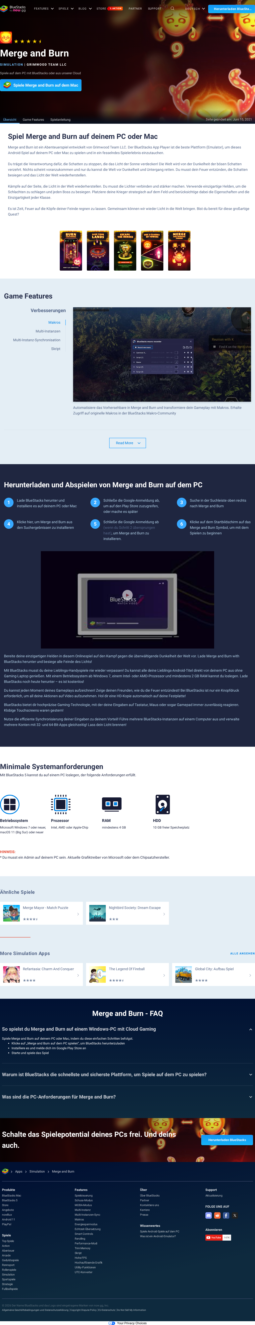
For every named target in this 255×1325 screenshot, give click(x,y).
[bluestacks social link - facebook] (226, 1215)
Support (154, 8)
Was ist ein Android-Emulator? (158, 1236)
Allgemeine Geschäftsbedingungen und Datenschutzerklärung (35, 1310)
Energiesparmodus (86, 1224)
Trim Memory (82, 1248)
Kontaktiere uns (149, 1205)
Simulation (11, 64)
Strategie (7, 1284)
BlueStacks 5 (10, 1200)
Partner (135, 8)
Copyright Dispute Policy (83, 1310)
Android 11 (8, 1219)
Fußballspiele (10, 1288)
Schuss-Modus (84, 1200)
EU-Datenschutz (106, 1310)
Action (6, 1245)
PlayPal (6, 1224)
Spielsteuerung (83, 1195)
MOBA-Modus (83, 1205)
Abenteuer (8, 1250)
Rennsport (8, 1265)
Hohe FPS (80, 1257)
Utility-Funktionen (85, 1267)
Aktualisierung (214, 1195)
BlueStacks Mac (11, 1195)
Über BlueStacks (150, 1195)
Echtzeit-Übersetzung (87, 1229)
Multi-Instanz (82, 1209)
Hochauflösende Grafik (88, 1262)
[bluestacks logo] (13, 9)
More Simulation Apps (25, 953)
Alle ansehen (242, 953)
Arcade (6, 1255)
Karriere (144, 1209)
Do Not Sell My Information (131, 1310)
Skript (78, 1253)
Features (41, 8)
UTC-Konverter (83, 1272)
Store (109, 8)
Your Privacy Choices (132, 1323)
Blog (82, 8)
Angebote (8, 1209)
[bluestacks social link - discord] (208, 1215)
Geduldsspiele (10, 1260)
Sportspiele (8, 1279)
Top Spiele (8, 1241)
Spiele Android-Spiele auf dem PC (159, 1231)
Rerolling (80, 1238)
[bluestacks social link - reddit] (217, 1215)
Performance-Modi (86, 1243)
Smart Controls (84, 1233)
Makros (79, 1219)
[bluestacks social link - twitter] (235, 1215)
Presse (144, 1214)
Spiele (64, 8)
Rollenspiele (9, 1269)
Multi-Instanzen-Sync (87, 1214)
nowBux (7, 1214)
